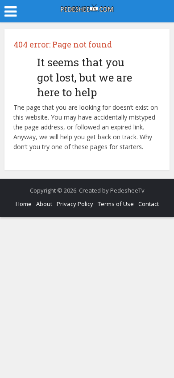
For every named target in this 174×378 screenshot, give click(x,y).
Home (24, 204)
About (44, 204)
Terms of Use (116, 204)
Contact (148, 204)
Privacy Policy (75, 204)
